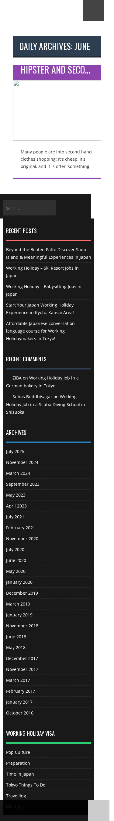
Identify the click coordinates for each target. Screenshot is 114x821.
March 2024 (18, 473)
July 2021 (15, 517)
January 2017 (19, 702)
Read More (57, 106)
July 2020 (15, 549)
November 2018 (22, 626)
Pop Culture (18, 752)
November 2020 (22, 538)
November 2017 (22, 669)
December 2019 (22, 593)
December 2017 (22, 658)
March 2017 (18, 680)
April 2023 (16, 506)
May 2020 (16, 571)
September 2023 (23, 484)
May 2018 (16, 647)
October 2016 (19, 713)
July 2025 (15, 451)
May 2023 (16, 495)
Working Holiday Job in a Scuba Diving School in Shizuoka (45, 404)
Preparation (18, 763)
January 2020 (19, 582)
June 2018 (16, 636)
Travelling (16, 796)
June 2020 (16, 560)
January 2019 (19, 615)
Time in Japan (20, 774)
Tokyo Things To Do (25, 785)
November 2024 (22, 462)
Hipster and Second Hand (61, 70)
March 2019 (18, 604)
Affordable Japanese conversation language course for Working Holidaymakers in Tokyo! (40, 330)
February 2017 (20, 691)
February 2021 (20, 527)
